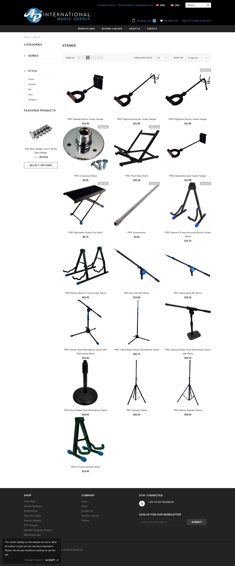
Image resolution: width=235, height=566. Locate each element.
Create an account (201, 20)
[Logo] (57, 15)
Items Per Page (143, 58)
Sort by (178, 58)
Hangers (32, 99)
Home (27, 37)
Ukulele (32, 84)
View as (70, 58)
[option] (41, 143)
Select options (40, 165)
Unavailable (188, 94)
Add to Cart (85, 94)
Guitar (31, 79)
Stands (36, 37)
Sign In (186, 20)
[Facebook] (142, 503)
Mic (30, 89)
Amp (30, 94)
